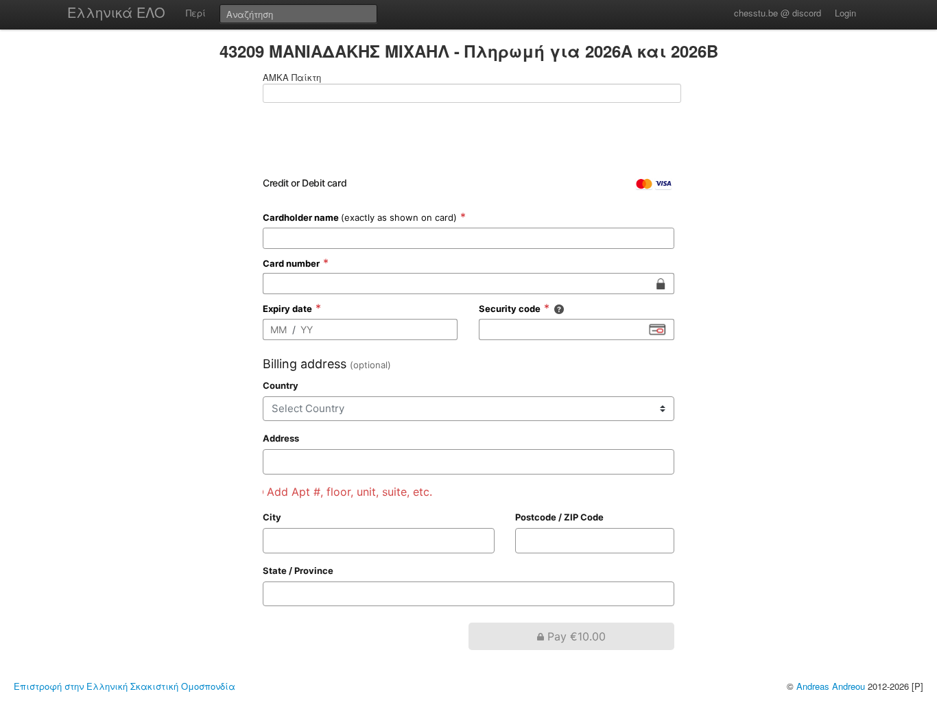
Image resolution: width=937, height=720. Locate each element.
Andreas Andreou (830, 686)
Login (845, 12)
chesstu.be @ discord (777, 12)
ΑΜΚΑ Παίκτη (292, 77)
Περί (196, 12)
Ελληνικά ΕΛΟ (116, 12)
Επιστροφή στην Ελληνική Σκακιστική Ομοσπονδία (124, 686)
